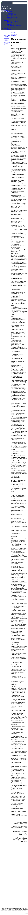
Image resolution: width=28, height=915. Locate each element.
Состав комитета (6, 37)
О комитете (3, 853)
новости (2, 888)
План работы (6, 40)
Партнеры (6, 33)
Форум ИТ (3, 877)
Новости (2, 893)
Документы (7, 35)
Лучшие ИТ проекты (5, 875)
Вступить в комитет (7, 42)
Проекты (3, 871)
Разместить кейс (4, 885)
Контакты (6, 45)
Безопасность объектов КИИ (6, 882)
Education (3, 879)
